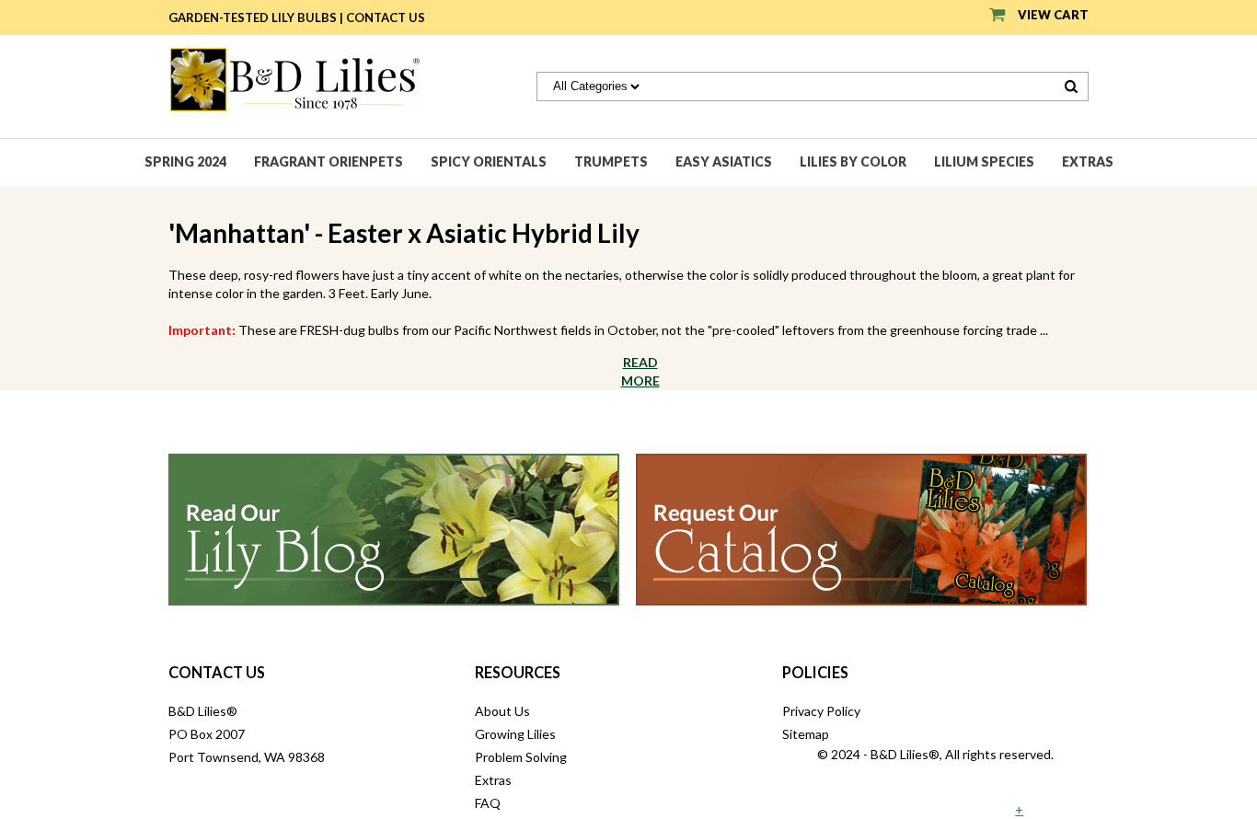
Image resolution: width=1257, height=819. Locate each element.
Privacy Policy (821, 711)
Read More (640, 371)
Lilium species (984, 161)
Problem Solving (521, 757)
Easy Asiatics (723, 161)
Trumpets (611, 161)
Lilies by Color (853, 161)
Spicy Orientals (489, 161)
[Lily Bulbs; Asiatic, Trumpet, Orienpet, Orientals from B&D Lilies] (294, 78)
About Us (502, 711)
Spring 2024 (185, 161)
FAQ (488, 803)
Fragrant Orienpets (328, 161)
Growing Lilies (515, 734)
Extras (1087, 161)
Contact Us (385, 17)
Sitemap (805, 734)
